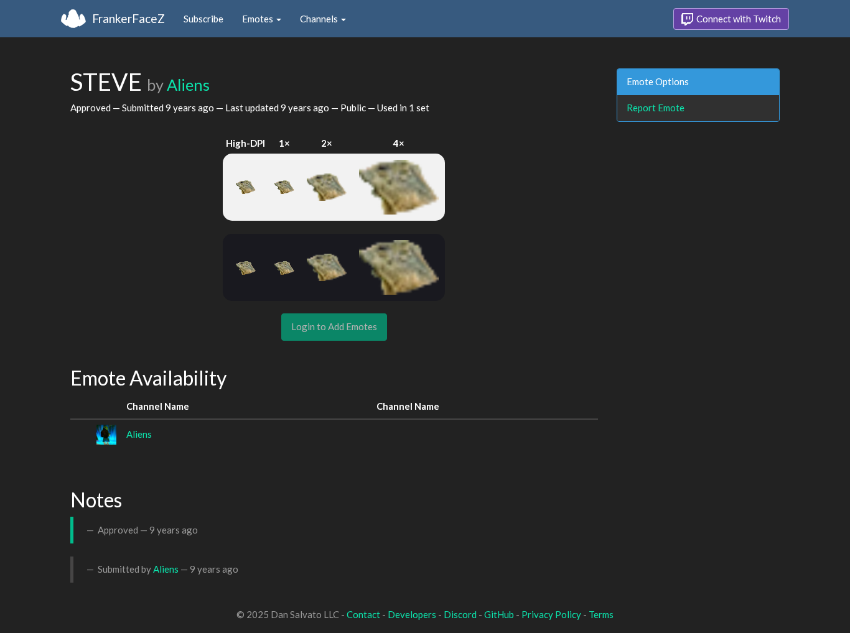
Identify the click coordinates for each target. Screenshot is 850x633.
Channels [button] (320, 18)
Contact (363, 614)
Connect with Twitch (737, 18)
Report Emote (655, 107)
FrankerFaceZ (128, 18)
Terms (601, 614)
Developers (412, 614)
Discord (460, 614)
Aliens (188, 84)
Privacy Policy (551, 614)
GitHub (499, 614)
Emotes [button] (258, 18)
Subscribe (203, 18)
